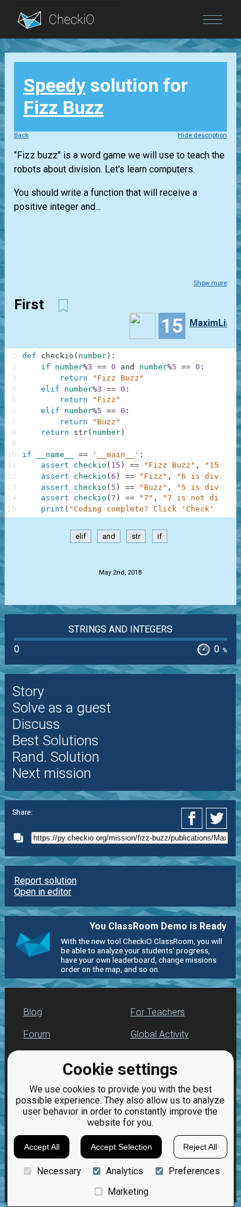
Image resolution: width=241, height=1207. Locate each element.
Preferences (193, 1171)
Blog (32, 1012)
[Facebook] (193, 818)
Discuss (36, 724)
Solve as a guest (61, 708)
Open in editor (42, 891)
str (136, 536)
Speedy (54, 85)
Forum (36, 1034)
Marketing (128, 1191)
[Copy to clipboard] (21, 838)
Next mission (51, 773)
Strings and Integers (120, 629)
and (108, 536)
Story (28, 691)
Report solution (45, 880)
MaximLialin (215, 322)
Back (21, 135)
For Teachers (157, 1012)
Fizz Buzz (63, 107)
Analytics (124, 1171)
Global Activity (159, 1034)
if (159, 536)
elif (80, 536)
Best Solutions (55, 740)
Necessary (59, 1171)
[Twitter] (217, 818)
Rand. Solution (55, 757)
